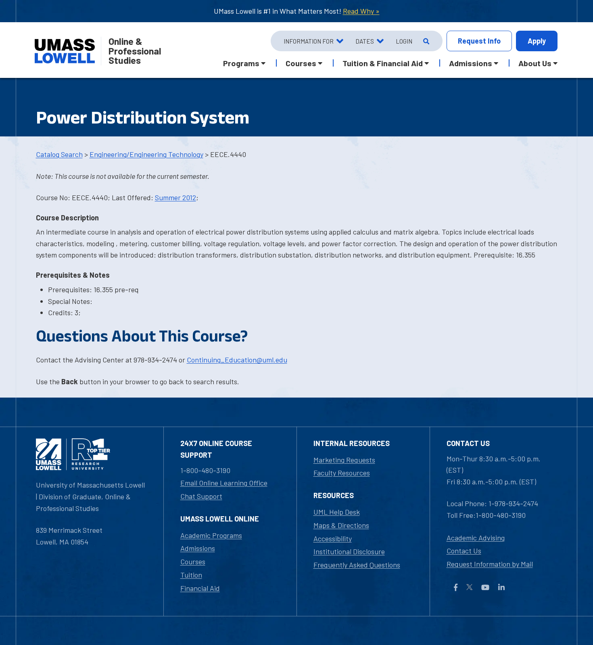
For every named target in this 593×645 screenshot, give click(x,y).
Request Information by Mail (490, 563)
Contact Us (464, 550)
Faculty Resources (341, 472)
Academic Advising (476, 537)
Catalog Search (59, 154)
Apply (537, 40)
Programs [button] (241, 63)
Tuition (191, 574)
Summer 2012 (175, 197)
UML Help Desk (336, 511)
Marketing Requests (344, 459)
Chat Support (201, 496)
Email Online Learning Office (223, 482)
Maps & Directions (341, 525)
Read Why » (361, 10)
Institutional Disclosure (349, 551)
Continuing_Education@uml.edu (237, 359)
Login (404, 41)
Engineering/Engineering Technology (146, 154)
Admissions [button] (470, 63)
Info (479, 40)
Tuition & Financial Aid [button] (382, 63)
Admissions (197, 548)
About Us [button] (534, 63)
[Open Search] (425, 41)
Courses (192, 561)
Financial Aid (200, 588)
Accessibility (332, 538)
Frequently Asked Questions (356, 564)
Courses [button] (301, 63)
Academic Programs (211, 535)
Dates (364, 41)
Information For (309, 41)
